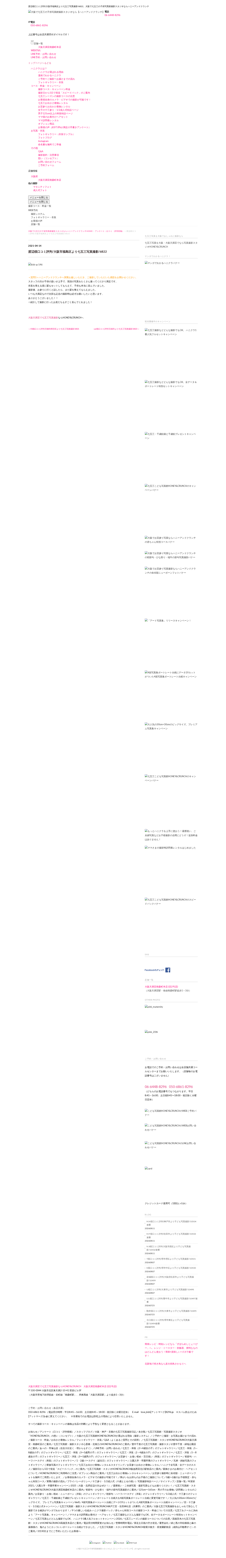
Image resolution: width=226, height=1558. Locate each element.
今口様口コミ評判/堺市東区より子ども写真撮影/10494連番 (168, 1322)
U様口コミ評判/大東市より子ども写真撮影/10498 (170, 1289)
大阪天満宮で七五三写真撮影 (43, 317)
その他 (34, 148)
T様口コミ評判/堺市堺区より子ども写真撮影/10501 (171, 1258)
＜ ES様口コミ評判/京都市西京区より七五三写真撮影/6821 (53, 329)
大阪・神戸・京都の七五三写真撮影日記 (115, 1431)
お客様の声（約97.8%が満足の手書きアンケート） (64, 127)
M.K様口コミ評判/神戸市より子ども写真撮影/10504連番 (171, 1223)
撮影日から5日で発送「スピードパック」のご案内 (64, 92)
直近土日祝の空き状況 (145, 1522)
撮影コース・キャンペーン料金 (54, 89)
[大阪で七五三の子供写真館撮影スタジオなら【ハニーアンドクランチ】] (66, 11)
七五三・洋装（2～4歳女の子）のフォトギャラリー (146, 1452)
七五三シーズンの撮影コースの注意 (56, 96)
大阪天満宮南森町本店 (49, 47)
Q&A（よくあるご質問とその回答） (122, 1439)
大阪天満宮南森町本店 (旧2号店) (161, 986)
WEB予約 (35, 50)
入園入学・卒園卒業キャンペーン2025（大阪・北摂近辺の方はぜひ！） (73, 1485)
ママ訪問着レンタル (48, 120)
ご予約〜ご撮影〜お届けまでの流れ (56, 78)
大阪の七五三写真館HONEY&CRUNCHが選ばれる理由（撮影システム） (113, 1435)
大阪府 (34, 176)
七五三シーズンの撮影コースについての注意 (147, 1518)
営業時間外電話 (124, 1522)
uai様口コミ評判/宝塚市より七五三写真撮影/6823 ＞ (116, 329)
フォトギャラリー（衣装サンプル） (56, 134)
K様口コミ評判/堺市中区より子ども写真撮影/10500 (171, 1268)
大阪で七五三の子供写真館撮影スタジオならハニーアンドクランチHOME (60, 231)
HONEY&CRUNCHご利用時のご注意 (58, 1473)
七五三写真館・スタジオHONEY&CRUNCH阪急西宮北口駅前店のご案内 (124, 1468)
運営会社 (163, 1522)
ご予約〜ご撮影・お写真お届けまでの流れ (174, 1435)
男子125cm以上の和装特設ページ (55, 113)
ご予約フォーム (46, 165)
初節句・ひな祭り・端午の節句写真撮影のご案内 (111, 1489)
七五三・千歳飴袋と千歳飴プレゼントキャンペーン (68, 1498)
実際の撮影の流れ (56, 1481)
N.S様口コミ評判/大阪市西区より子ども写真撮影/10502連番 (169, 1248)
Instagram (43, 141)
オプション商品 (46, 123)
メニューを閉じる (39, 197)
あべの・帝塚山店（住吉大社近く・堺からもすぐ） (66, 1448)
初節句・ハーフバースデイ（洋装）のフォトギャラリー (135, 1493)
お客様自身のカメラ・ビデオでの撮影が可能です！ (64, 99)
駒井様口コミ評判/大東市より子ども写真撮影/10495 (172, 1311)
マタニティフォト (42, 186)
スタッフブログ (84, 1431)
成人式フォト (40, 190)
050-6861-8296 (39, 25)
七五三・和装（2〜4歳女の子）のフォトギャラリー (149, 1448)
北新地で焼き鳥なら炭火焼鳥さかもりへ (165, 1363)
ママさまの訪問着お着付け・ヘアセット (90, 1514)
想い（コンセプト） (48, 158)
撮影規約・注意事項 (48, 154)
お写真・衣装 (38, 130)
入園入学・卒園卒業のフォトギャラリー (150, 1460)
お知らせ (32, 1431)
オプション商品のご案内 (91, 1473)
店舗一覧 (38, 43)
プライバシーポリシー (78, 1481)
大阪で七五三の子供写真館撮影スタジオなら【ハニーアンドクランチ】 (105, 1549)
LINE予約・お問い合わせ (43, 53)
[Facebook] (120, 1543)
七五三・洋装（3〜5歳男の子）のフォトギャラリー (89, 1456)
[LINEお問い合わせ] (171, 1152)
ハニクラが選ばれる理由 (50, 72)
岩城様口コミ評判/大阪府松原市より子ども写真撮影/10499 (170, 1279)
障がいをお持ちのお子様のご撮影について (142, 1477)
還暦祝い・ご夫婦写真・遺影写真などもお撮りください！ (143, 1485)
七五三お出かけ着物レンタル (53, 103)
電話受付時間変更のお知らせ (98, 1522)
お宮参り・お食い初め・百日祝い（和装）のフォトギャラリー (150, 1456)
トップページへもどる (39, 62)
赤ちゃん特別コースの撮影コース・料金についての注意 (144, 1510)
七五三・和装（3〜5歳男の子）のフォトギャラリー (90, 1452)
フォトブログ (45, 137)
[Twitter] (108, 1543)
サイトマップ (167, 1481)
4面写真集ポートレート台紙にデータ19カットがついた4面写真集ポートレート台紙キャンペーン (132, 1502)
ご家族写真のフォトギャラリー (60, 1464)
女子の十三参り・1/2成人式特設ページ (58, 109)
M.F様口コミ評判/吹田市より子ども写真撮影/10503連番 (171, 1236)
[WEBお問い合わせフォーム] (171, 1129)
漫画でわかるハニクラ (49, 75)
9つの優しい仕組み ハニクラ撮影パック (92, 1510)
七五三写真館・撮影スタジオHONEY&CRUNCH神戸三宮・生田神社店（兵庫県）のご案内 (105, 1506)
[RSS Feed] (131, 1543)
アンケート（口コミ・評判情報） (109, 231)
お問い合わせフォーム (49, 161)
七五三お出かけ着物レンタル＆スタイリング (102, 1464)
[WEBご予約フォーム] (171, 1114)
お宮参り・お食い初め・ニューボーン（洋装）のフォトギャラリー (69, 1493)
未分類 (141, 1431)
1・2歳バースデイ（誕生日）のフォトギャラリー (101, 1460)
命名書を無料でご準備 (49, 144)
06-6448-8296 (112, 15)
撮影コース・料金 (40, 1439)
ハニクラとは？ (39, 68)
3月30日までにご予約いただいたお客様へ (59, 1531)
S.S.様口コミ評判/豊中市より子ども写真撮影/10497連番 (172, 1300)
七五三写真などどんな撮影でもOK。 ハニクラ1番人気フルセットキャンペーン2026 (78, 1518)
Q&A (40, 151)
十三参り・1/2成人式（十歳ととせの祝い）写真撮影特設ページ (125, 1481)
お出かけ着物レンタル (62, 1439)
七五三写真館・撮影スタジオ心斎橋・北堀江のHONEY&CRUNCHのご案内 (91, 1444)
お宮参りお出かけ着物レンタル (54, 106)
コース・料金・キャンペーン (46, 85)
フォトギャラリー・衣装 (50, 82)
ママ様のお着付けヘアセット (53, 116)
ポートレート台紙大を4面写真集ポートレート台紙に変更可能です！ (132, 1498)
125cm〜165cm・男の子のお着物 (156, 1489)
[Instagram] (95, 1543)
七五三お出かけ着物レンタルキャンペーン (128, 1473)
